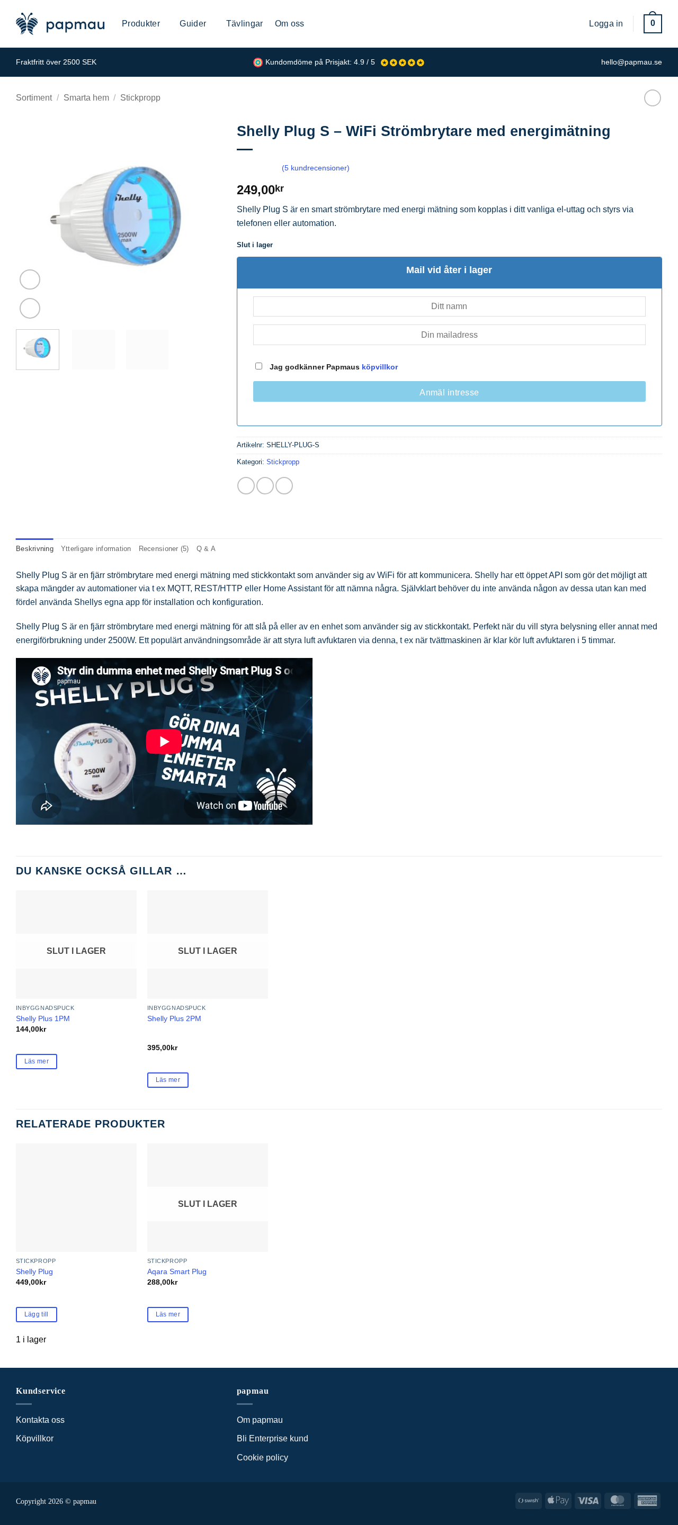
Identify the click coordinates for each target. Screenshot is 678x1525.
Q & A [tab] (206, 549)
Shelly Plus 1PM (43, 1018)
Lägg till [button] (36, 1314)
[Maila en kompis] (284, 485)
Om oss (290, 23)
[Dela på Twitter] (265, 485)
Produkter (141, 23)
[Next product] (652, 97)
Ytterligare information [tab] (96, 549)
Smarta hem (86, 97)
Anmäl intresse (449, 392)
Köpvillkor (34, 1438)
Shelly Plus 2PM (174, 1018)
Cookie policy (262, 1457)
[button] (573, 23)
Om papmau (260, 1419)
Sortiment (34, 97)
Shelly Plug (34, 1271)
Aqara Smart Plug (177, 1271)
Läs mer (36, 1061)
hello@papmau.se (631, 62)
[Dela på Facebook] (246, 485)
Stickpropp (140, 97)
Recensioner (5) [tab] (164, 549)
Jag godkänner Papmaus (332, 367)
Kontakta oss (40, 1419)
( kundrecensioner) (316, 168)
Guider (193, 23)
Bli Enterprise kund (272, 1438)
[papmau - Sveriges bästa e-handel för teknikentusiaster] (61, 24)
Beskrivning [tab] (34, 549)
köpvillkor (380, 367)
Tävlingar (244, 23)
